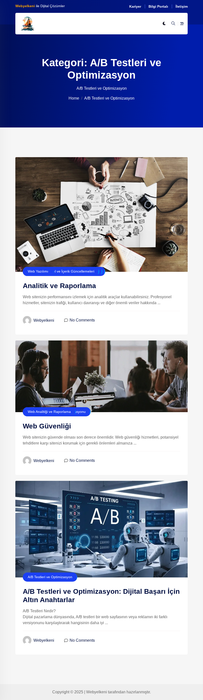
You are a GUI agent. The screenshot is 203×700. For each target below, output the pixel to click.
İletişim (182, 6)
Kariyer (135, 6)
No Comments (82, 320)
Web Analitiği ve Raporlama (49, 412)
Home (74, 98)
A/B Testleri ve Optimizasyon (50, 577)
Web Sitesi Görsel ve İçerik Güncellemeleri (61, 271)
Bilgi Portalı (158, 6)
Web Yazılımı (38, 271)
